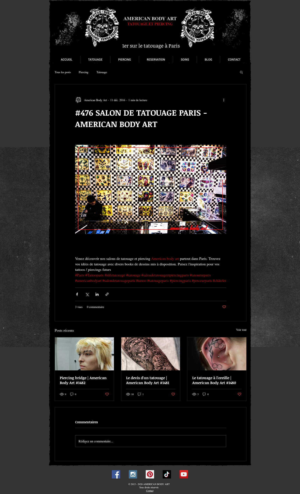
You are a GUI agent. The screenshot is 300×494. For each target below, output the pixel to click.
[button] (241, 72)
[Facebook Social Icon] (116, 474)
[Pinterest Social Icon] (150, 474)
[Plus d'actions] (223, 99)
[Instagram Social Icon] (133, 474)
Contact (149, 490)
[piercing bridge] (84, 353)
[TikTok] (167, 474)
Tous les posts (63, 72)
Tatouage (102, 72)
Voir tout (241, 330)
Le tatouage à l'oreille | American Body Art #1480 (214, 380)
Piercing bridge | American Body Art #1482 (83, 380)
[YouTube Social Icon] (184, 474)
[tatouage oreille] (216, 353)
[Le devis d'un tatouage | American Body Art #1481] (150, 353)
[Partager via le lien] (107, 294)
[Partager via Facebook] (77, 294)
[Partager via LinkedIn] (97, 294)
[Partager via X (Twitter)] (87, 294)
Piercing (83, 72)
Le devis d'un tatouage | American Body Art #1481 (147, 380)
